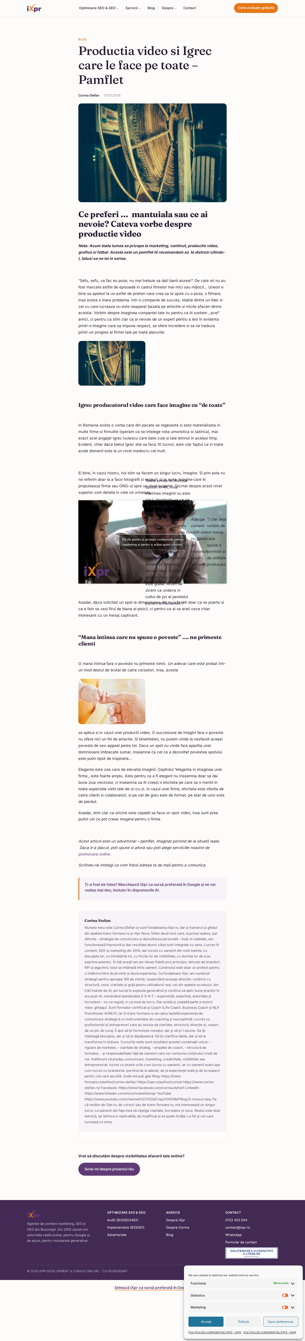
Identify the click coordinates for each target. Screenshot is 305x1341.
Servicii (131, 8)
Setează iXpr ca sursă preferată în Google (152, 1287)
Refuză (243, 1322)
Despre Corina (177, 1227)
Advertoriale (117, 1235)
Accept (206, 1322)
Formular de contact (241, 1242)
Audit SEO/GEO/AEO (122, 1220)
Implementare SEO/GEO (125, 1227)
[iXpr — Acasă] (34, 8)
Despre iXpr (175, 1220)
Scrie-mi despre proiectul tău (109, 1169)
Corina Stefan (88, 95)
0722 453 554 (236, 1220)
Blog (151, 8)
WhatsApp (233, 1235)
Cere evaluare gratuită (256, 8)
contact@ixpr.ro (237, 1227)
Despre (167, 8)
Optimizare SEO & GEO (97, 8)
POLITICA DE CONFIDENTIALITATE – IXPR (214, 1332)
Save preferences (281, 1322)
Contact (189, 8)
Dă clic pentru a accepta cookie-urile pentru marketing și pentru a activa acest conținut (152, 542)
